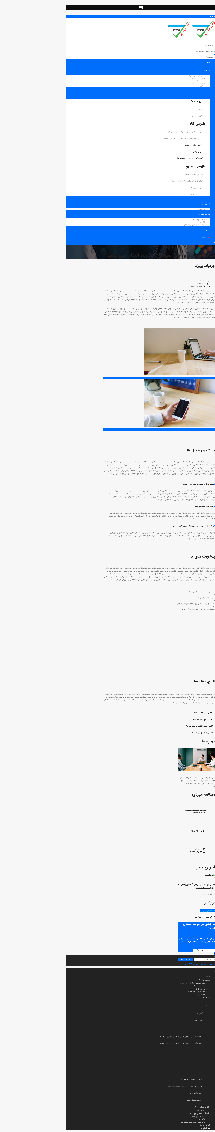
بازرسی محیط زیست (195, 194)
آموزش (200, 109)
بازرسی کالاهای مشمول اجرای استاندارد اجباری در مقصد (183, 138)
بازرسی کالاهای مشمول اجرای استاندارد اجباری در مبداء (183, 131)
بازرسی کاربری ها (197, 187)
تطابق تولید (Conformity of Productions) (187, 181)
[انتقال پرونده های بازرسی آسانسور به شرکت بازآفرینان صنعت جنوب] (197, 876)
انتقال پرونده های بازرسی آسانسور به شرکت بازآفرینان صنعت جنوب (196, 886)
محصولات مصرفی (209, 246)
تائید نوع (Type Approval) (193, 174)
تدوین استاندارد (197, 115)
